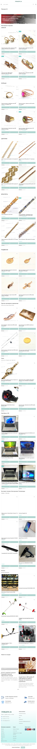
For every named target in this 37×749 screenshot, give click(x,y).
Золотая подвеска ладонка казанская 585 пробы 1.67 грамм (9, 270)
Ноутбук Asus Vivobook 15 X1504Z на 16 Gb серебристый (27, 433)
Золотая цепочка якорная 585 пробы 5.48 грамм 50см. (27, 184)
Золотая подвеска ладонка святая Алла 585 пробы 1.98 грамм (27, 270)
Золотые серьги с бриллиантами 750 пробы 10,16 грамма (26, 48)
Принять (22, 747)
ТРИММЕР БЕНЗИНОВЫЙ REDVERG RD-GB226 (26, 619)
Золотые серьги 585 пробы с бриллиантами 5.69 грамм (7, 73)
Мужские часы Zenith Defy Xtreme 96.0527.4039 (8, 405)
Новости (22, 675)
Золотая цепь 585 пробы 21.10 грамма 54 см (9, 159)
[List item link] (27, 713)
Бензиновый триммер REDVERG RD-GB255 (9, 616)
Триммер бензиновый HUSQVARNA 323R (27, 588)
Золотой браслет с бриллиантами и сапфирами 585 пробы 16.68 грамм (26, 215)
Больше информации (16, 747)
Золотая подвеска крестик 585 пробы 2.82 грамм (26, 295)
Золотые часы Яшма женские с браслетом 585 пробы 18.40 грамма (9, 380)
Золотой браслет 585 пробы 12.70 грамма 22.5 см (9, 240)
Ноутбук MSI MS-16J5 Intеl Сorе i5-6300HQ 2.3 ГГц (27, 483)
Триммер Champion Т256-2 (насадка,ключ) (6, 644)
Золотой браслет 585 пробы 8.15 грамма (27, 239)
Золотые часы (3, 360)
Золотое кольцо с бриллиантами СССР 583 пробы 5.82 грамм (26, 129)
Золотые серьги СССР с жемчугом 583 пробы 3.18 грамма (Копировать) (8, 48)
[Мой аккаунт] (36, 4)
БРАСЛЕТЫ (4, 194)
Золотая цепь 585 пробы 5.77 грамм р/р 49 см (26, 159)
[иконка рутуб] (32, 729)
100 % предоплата (31, 702)
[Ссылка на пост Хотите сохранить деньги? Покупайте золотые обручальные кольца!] (9, 663)
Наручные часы (8, 360)
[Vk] (26, 729)
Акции (19, 675)
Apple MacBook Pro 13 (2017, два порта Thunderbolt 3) (26, 458)
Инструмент (3, 572)
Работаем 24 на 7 (8, 702)
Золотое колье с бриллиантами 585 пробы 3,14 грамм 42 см (9, 350)
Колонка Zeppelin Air (23, 513)
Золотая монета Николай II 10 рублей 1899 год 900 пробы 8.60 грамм (27, 350)
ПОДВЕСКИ (4, 249)
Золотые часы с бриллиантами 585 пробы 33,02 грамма (27, 405)
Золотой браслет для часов (6, 214)
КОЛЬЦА (3, 83)
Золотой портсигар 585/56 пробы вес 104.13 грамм (26, 325)
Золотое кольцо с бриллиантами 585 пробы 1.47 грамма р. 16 (8, 104)
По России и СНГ (31, 698)
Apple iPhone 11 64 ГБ (23, 538)
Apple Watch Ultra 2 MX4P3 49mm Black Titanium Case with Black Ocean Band (26, 380)
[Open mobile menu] (1, 4)
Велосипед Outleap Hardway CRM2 (8, 592)
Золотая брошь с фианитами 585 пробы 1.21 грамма (9, 325)
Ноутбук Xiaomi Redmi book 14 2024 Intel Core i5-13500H (9, 433)
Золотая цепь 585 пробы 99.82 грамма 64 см (9, 184)
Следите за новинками (9, 698)
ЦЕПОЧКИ (4, 138)
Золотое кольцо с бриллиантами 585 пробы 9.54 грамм (8, 129)
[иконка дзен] (30, 729)
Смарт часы (13, 360)
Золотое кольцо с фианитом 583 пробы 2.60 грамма (26, 104)
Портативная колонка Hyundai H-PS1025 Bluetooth (9, 538)
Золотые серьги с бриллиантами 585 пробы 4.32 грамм (26, 73)
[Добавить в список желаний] (17, 31)
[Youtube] (28, 729)
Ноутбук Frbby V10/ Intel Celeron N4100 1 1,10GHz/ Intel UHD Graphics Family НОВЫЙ (9, 483)
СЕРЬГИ (3, 27)
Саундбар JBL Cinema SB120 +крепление (9, 553)
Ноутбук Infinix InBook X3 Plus (7, 457)
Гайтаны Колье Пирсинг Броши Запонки (7, 305)
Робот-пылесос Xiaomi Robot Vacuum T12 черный (9, 514)
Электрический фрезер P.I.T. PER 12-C (26, 643)
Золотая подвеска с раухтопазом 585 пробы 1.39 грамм (8, 295)
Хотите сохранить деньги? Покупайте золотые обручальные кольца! (8, 674)
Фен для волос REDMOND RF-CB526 (26, 562)
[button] (2, 19)
